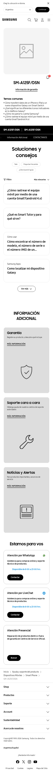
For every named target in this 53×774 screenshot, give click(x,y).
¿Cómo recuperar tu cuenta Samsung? (22, 114)
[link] (47, 77)
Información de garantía (26, 89)
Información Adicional (17, 137)
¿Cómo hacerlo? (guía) (26, 170)
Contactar (15, 577)
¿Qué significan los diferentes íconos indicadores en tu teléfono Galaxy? (27, 109)
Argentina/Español (11, 748)
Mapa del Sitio (42, 768)
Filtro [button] (8, 179)
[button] (26, 194)
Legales (30, 768)
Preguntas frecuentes (31, 164)
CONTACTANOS (40, 137)
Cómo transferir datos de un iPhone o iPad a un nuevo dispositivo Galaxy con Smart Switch (26, 104)
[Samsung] (9, 19)
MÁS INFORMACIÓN (16, 344)
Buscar (14, 658)
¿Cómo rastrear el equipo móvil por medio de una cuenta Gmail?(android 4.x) (27, 118)
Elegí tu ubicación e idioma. (14, 3)
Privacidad (10, 768)
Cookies (20, 768)
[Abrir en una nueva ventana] (17, 762)
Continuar (42, 9)
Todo (15, 164)
